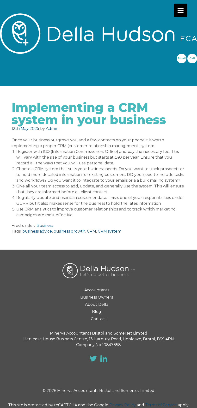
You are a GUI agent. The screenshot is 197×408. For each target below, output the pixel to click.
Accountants (96, 290)
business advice (37, 231)
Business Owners (96, 297)
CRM (91, 231)
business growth (69, 231)
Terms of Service (161, 405)
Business (45, 225)
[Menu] (180, 10)
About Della (96, 304)
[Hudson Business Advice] (98, 33)
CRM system (109, 231)
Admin (52, 128)
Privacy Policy (122, 405)
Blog (96, 311)
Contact (98, 319)
